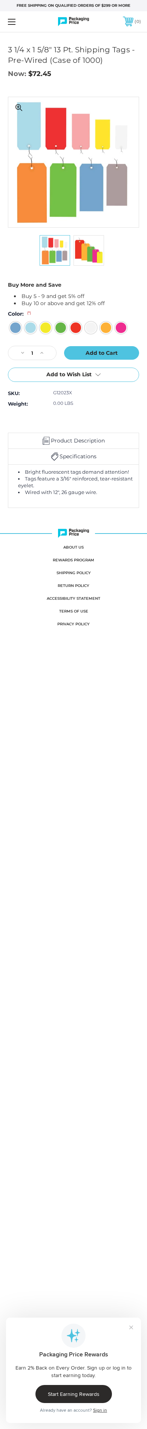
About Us (73, 547)
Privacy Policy (73, 624)
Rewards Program (73, 560)
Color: (19, 313)
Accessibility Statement (73, 598)
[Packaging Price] (73, 21)
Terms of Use (73, 611)
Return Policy (73, 585)
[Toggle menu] (21, 21)
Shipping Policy (74, 572)
